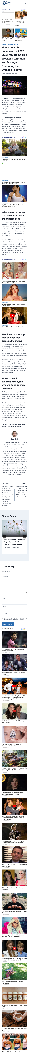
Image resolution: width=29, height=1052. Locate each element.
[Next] (24, 536)
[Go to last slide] (4, 536)
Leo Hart (5, 73)
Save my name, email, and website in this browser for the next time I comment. (15, 618)
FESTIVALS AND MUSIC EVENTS (10, 44)
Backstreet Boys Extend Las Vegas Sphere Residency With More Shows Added (14, 542)
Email (5, 606)
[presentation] (14, 528)
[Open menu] (25, 3)
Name (5, 598)
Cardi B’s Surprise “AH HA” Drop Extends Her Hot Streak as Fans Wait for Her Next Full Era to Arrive (21, 490)
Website (5, 614)
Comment (6, 576)
